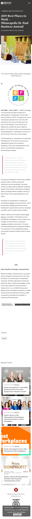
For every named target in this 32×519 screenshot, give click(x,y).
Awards (4, 338)
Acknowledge (17, 514)
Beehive (22, 30)
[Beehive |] (6, 3)
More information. (21, 512)
